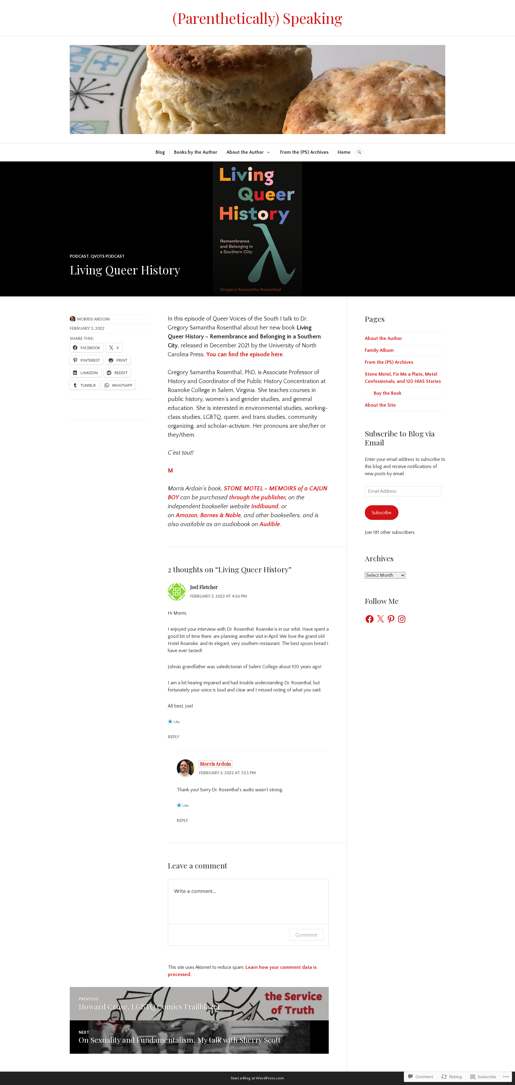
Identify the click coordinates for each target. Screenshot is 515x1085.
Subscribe (381, 512)
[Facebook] (369, 619)
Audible (270, 524)
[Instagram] (402, 619)
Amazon (186, 515)
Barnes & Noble (220, 515)
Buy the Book (387, 393)
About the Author (245, 152)
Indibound (264, 506)
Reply (173, 736)
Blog (160, 152)
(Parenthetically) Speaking (257, 17)
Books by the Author (195, 152)
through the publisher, (258, 497)
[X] (380, 619)
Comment (306, 935)
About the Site (380, 405)
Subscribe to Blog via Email (400, 437)
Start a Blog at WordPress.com (257, 1078)
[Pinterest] (391, 619)
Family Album (379, 350)
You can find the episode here (245, 354)
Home (344, 152)
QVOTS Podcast (108, 256)
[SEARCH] (359, 152)
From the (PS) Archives (304, 152)
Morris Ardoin (93, 319)
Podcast (79, 256)
